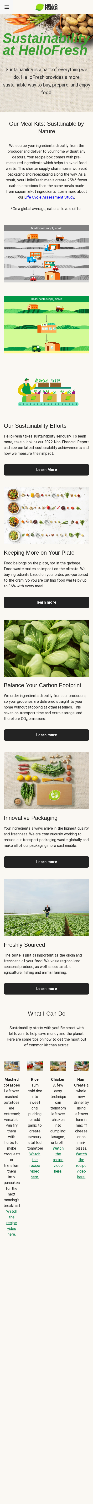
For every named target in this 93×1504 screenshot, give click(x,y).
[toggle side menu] (6, 7)
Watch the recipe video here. (11, 1223)
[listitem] (46, 252)
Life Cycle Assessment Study (49, 197)
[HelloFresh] (47, 7)
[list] (46, 1146)
